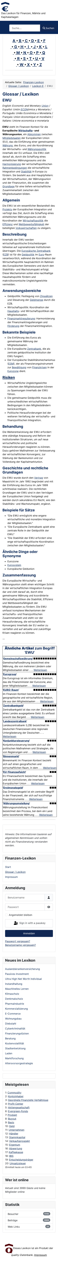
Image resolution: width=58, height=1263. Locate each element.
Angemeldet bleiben (20, 914)
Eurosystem (14, 565)
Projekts (7, 209)
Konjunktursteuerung (16, 740)
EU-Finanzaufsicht (14, 772)
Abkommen (34, 134)
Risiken (8, 377)
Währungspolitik (37, 149)
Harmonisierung (11, 164)
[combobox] (24, 28)
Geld (12, 1126)
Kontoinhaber (16, 1096)
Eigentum (14, 1144)
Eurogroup (9, 674)
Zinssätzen (46, 296)
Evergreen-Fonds (18, 1111)
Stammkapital (17, 1137)
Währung (7, 145)
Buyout (12, 1118)
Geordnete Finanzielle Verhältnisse (28, 1100)
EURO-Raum (11, 689)
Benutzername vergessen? (20, 945)
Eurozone (13, 371)
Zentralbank (34, 348)
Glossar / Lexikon (15, 871)
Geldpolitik (28, 254)
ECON (24, 109)
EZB (5, 254)
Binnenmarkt (11, 756)
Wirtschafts (25, 130)
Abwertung (15, 1148)
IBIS (11, 1155)
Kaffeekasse (16, 1152)
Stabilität (26, 171)
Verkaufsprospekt (19, 1141)
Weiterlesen (40, 670)
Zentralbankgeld (13, 705)
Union (45, 105)
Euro (41, 254)
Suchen (50, 28)
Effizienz (7, 224)
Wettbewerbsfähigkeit (31, 224)
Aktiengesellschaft (19, 1107)
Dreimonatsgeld (13, 787)
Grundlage (8, 186)
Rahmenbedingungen (14, 167)
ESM (11, 363)
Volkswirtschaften (26, 228)
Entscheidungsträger (21, 1159)
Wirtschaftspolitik (33, 220)
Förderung (13, 325)
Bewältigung (19, 367)
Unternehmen (16, 1129)
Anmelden (29, 933)
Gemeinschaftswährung (17, 658)
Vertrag (38, 477)
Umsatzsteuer (18, 1163)
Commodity (14, 1092)
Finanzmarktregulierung (21, 318)
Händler (13, 1133)
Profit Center (15, 1103)
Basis (11, 1122)
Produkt (12, 1114)
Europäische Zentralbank (36, 250)
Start (8, 866)
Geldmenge (36, 299)
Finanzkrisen (39, 367)
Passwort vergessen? (17, 941)
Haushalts (13, 311)
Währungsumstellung (16, 803)
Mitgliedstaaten (11, 138)
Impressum (11, 876)
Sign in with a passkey (32, 923)
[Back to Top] (53, 1257)
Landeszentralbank (14, 721)
